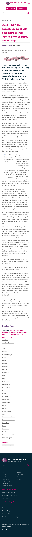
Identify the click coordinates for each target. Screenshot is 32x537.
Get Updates (20, 474)
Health (4, 378)
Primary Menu (29, 3)
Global (4, 375)
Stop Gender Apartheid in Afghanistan (12, 517)
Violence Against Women (9, 435)
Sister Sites (5, 423)
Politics (4, 408)
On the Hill (5, 399)
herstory (23, 332)
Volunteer (19, 477)
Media (4, 393)
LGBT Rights (6, 387)
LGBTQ (4, 390)
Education (5, 366)
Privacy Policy (6, 483)
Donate (21, 8)
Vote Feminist (5, 498)
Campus (4, 352)
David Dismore (7, 45)
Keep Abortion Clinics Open (9, 495)
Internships (6, 479)
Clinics (4, 358)
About (4, 472)
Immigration (6, 381)
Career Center (6, 481)
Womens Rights (7, 438)
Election (4, 369)
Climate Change (7, 355)
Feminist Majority (6, 505)
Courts (4, 361)
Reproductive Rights (8, 420)
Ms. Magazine (6, 396)
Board (4, 474)
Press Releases (6, 411)
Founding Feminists (10, 332)
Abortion (5, 340)
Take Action (5, 429)
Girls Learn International (8, 514)
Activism (4, 346)
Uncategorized (6, 432)
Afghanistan (5, 349)
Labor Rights (6, 384)
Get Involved (10, 8)
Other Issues (6, 402)
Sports (4, 426)
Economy (5, 363)
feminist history (16, 330)
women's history (16, 335)
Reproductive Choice (8, 417)
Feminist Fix (6, 372)
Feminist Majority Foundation (19, 524)
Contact (19, 479)
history (5, 335)
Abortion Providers (8, 343)
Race (3, 414)
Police (4, 405)
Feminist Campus (6, 511)
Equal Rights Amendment (8, 492)
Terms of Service (7, 485)
